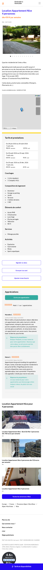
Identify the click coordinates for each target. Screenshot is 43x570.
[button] (11, 55)
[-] (38, 103)
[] (38, 109)
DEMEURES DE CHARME (32, 540)
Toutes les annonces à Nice (21, 496)
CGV (3, 531)
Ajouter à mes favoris (21, 278)
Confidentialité (26, 547)
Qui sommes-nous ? (8, 524)
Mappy (14, 128)
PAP (21, 540)
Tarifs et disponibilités (22, 566)
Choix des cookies (7, 549)
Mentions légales (15, 547)
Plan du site (6, 520)
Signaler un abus (21, 263)
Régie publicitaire (8, 535)
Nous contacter (7, 527)
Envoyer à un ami (21, 270)
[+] (38, 99)
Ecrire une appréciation (21, 297)
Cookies (34, 547)
